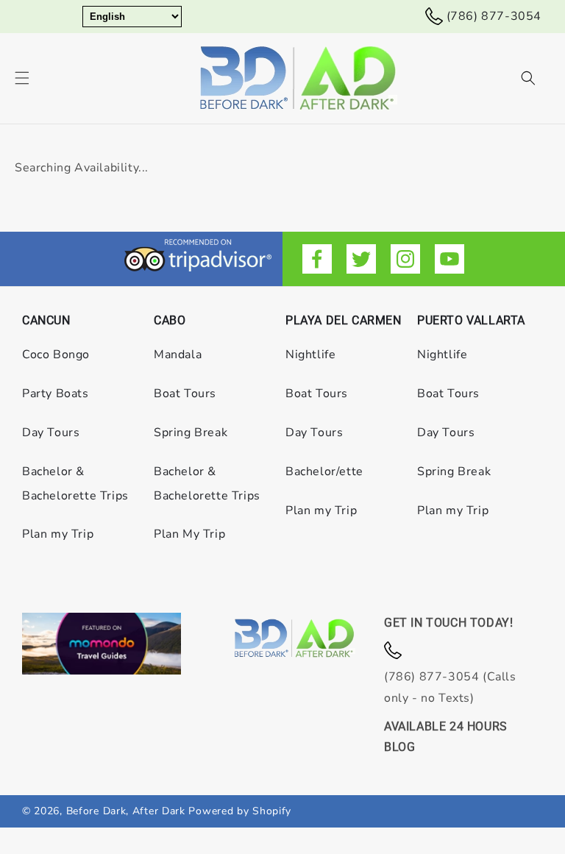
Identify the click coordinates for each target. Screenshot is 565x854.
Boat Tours (185, 393)
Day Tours (50, 432)
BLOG (399, 747)
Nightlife (310, 354)
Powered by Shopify (239, 811)
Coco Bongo (56, 354)
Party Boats (55, 393)
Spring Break (190, 432)
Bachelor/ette (324, 471)
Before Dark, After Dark (127, 811)
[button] (22, 78)
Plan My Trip (189, 534)
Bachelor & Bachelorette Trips (75, 483)
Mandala (178, 354)
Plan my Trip (57, 534)
